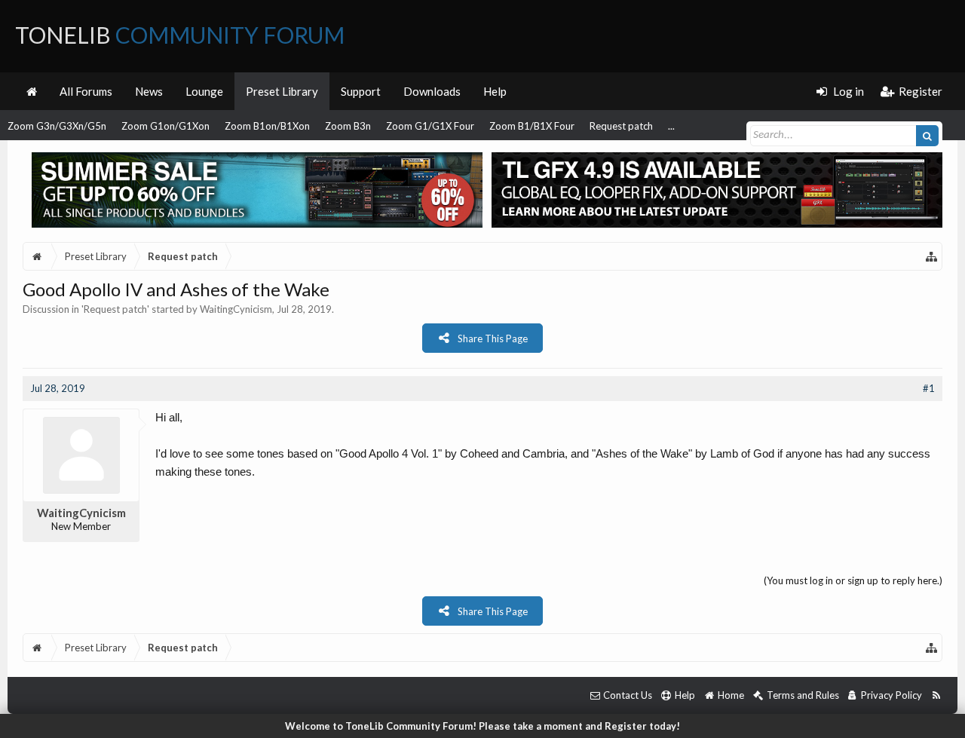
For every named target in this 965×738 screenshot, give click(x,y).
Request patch (621, 126)
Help (495, 91)
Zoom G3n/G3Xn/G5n (57, 126)
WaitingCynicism (236, 309)
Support (361, 91)
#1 (929, 388)
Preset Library (282, 91)
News (149, 91)
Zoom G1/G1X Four (430, 126)
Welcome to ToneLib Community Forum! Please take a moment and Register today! (482, 726)
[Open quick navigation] (932, 256)
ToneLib (180, 34)
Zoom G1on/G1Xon (165, 126)
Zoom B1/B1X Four (531, 126)
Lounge (204, 91)
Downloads (432, 91)
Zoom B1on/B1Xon (267, 126)
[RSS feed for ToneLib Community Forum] (936, 695)
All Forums (86, 91)
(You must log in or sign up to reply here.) (853, 580)
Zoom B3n (348, 126)
